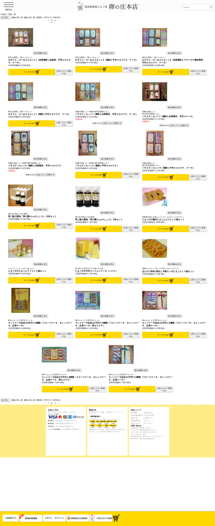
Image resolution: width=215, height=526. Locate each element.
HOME (3, 14)
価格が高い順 (29, 17)
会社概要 (134, 412)
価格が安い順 (17, 17)
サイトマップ (148, 423)
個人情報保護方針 (137, 415)
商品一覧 (134, 418)
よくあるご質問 (149, 415)
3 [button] (55, 20)
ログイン (147, 420)
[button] (45, 20)
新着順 (39, 17)
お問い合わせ (148, 412)
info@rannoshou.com (147, 438)
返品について (135, 423)
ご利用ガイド (148, 418)
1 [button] (48, 20)
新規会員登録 (135, 420)
